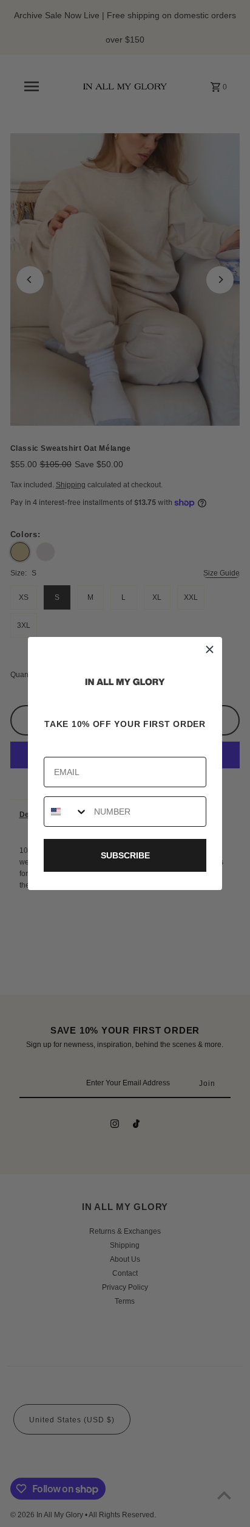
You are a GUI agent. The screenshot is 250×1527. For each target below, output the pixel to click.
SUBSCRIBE (125, 855)
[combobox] (66, 811)
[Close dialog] (209, 649)
